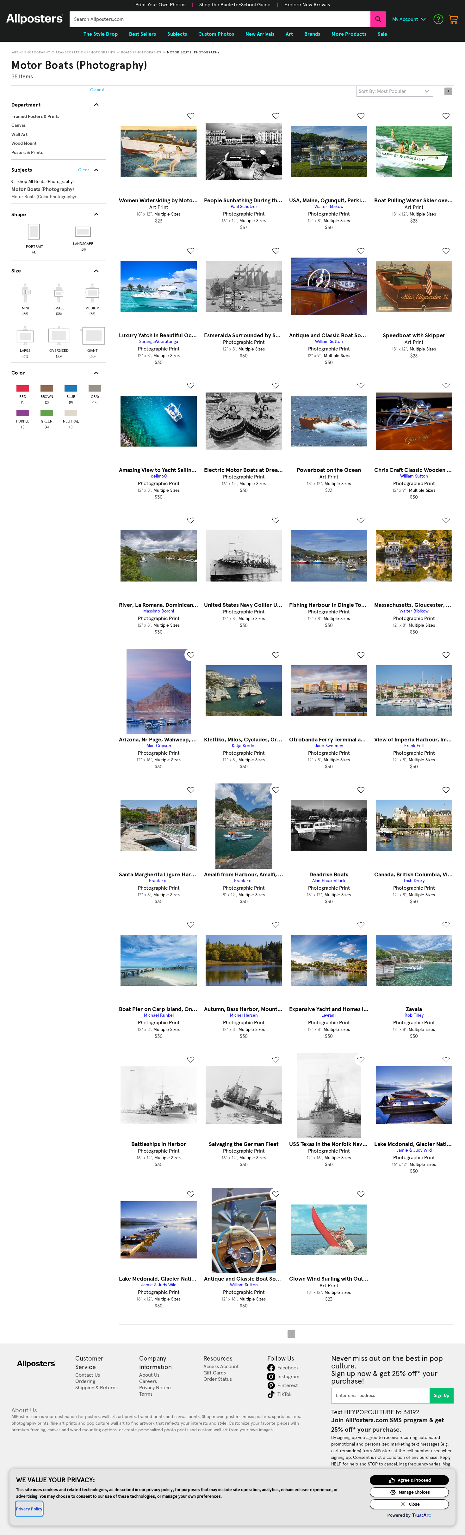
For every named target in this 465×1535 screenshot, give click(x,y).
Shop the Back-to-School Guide (234, 4)
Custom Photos (216, 34)
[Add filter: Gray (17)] (95, 387)
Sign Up (442, 1395)
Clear (83, 170)
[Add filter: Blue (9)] (71, 387)
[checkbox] (25, 298)
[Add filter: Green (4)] (47, 411)
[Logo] (34, 19)
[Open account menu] (423, 19)
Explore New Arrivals (307, 4)
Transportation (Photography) (85, 52)
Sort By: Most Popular (382, 91)
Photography (37, 52)
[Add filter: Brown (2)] (47, 387)
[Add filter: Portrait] (34, 232)
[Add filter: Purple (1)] (23, 411)
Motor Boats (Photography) (194, 52)
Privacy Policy (29, 1509)
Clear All (98, 90)
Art (15, 52)
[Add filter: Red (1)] (23, 387)
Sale (382, 34)
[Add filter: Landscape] (83, 232)
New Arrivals (259, 34)
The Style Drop (101, 34)
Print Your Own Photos (160, 4)
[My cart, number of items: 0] (454, 19)
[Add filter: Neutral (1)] (71, 411)
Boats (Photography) (141, 52)
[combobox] (220, 19)
